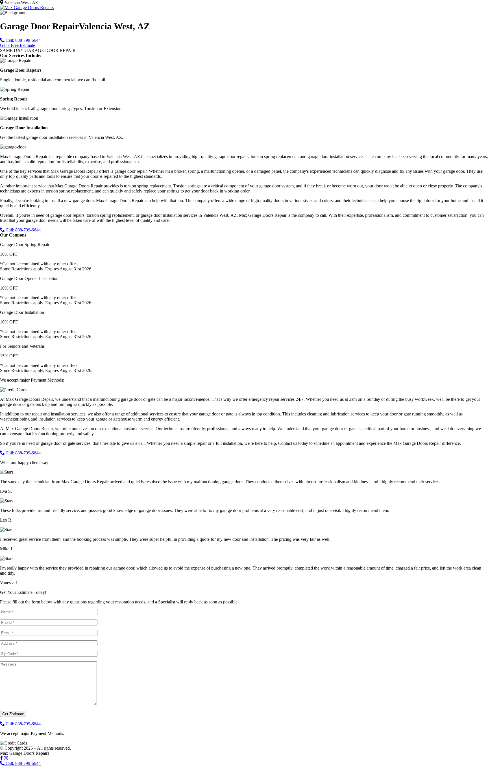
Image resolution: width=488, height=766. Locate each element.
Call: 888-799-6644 (23, 40)
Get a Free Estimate (17, 45)
